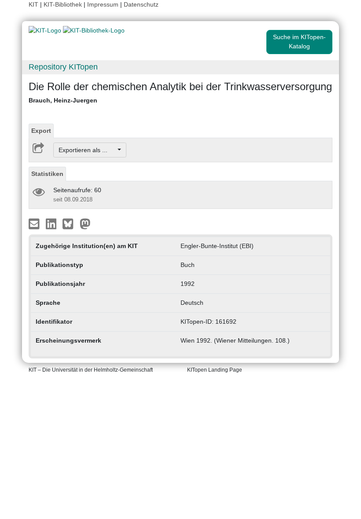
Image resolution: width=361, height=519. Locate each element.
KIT (33, 4)
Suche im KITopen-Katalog (299, 41)
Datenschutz (141, 4)
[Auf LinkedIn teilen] (52, 223)
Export (41, 130)
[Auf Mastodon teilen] (85, 223)
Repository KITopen (63, 66)
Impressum (102, 4)
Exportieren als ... (87, 150)
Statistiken (47, 173)
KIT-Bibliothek (64, 4)
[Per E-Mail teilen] (35, 223)
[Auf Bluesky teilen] (70, 223)
